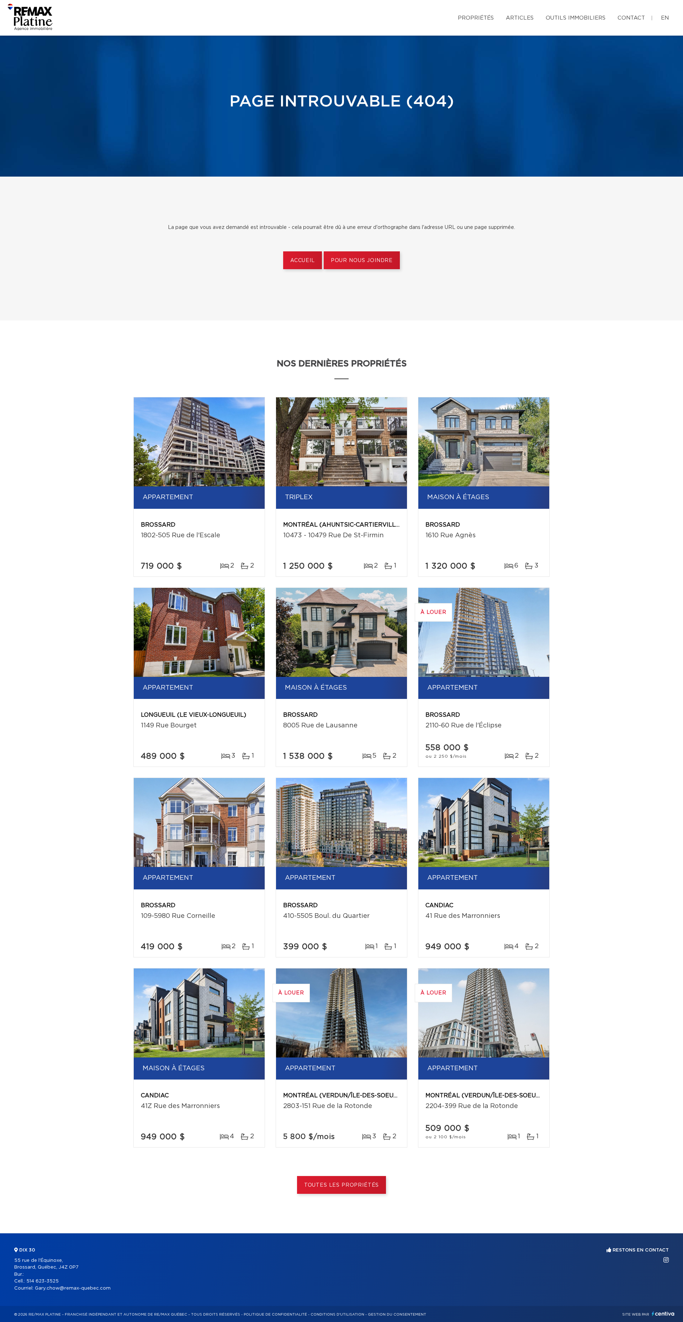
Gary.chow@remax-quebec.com (73, 1288)
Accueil (302, 260)
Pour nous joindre (362, 260)
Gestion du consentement (397, 1314)
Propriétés (476, 18)
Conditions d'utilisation (337, 1314)
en (665, 18)
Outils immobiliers (575, 18)
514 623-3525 (42, 1281)
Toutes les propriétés (341, 1185)
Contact (631, 18)
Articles (520, 18)
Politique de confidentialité (275, 1314)
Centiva (663, 1313)
